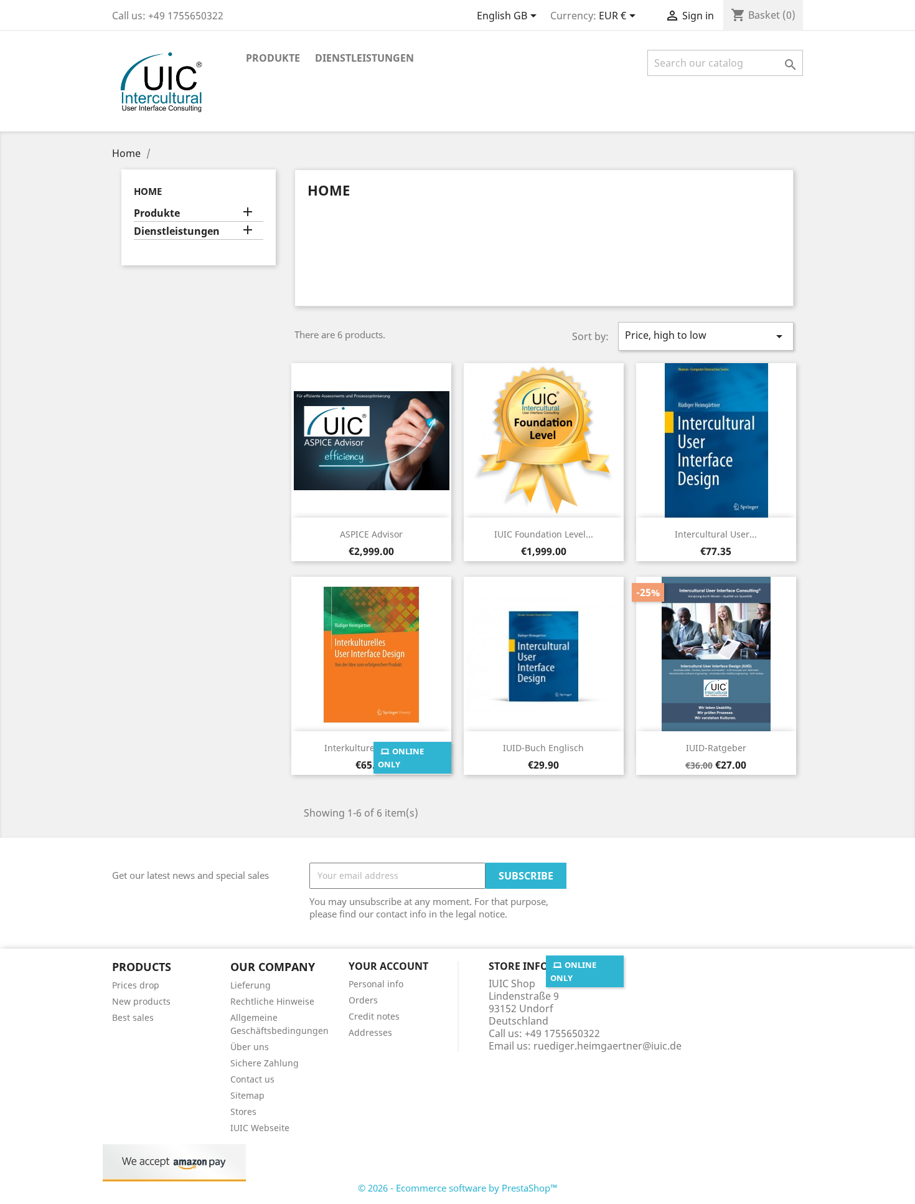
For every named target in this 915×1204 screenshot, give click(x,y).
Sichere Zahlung (264, 1063)
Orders (363, 1000)
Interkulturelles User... (371, 748)
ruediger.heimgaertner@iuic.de (607, 1046)
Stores (243, 1111)
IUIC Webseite (259, 1128)
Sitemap (247, 1095)
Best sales (133, 1017)
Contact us (252, 1079)
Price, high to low (706, 336)
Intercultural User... (716, 534)
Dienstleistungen (364, 58)
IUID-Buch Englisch (543, 748)
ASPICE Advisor (371, 534)
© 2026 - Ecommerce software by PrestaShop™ (458, 1188)
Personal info (376, 984)
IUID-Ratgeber (716, 748)
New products (141, 1001)
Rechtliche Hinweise (272, 1001)
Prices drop (135, 985)
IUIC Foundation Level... (543, 534)
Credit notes (374, 1016)
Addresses (370, 1032)
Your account (388, 966)
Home (148, 191)
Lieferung (250, 985)
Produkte (273, 58)
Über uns (249, 1047)
